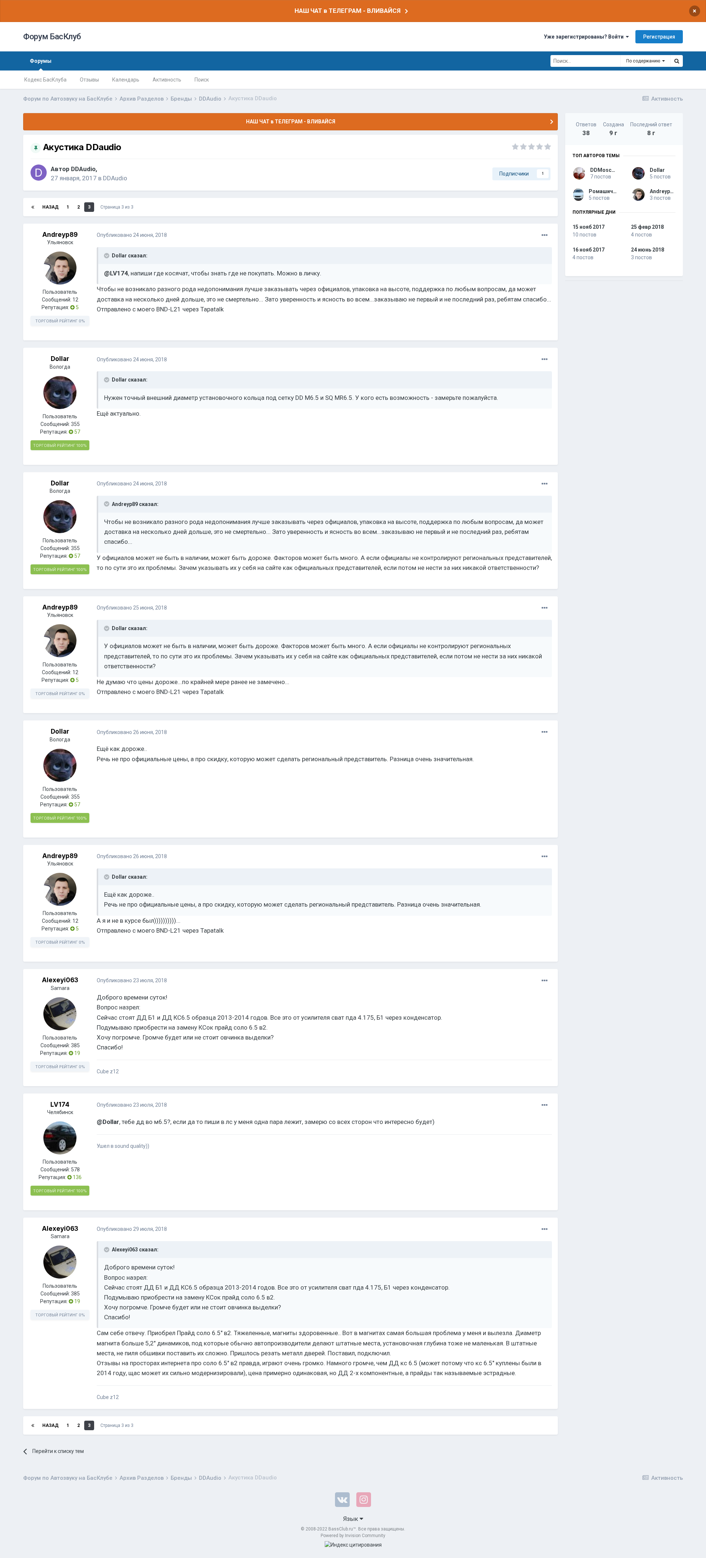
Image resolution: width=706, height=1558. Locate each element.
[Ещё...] (544, 235)
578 (75, 1169)
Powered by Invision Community (353, 1535)
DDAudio (83, 169)
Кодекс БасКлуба (45, 80)
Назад (50, 207)
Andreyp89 (60, 234)
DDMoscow (604, 170)
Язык (351, 1518)
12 (75, 300)
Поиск (202, 80)
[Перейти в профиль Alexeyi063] (59, 1013)
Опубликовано (132, 235)
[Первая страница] (33, 207)
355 (75, 424)
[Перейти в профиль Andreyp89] (59, 268)
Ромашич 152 (606, 191)
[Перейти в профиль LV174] (59, 1137)
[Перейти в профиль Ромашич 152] (578, 194)
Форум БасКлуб (52, 36)
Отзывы (89, 80)
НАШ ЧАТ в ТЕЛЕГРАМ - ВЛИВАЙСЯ (347, 10)
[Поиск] (676, 61)
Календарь (125, 80)
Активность (167, 80)
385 (75, 1045)
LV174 (59, 1104)
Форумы (40, 61)
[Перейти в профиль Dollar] (59, 392)
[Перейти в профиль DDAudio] (39, 173)
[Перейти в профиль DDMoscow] (579, 173)
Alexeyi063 (60, 980)
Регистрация (659, 37)
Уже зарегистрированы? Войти (585, 37)
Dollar (60, 358)
